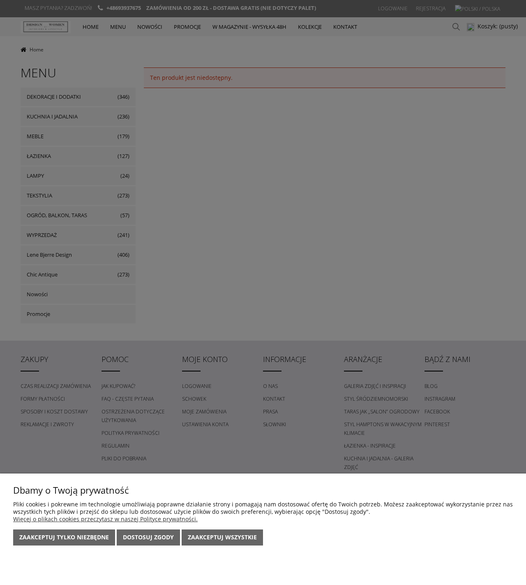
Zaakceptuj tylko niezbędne (64, 537)
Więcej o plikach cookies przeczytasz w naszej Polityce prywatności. (105, 519)
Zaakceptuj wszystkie (222, 537)
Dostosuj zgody (148, 537)
